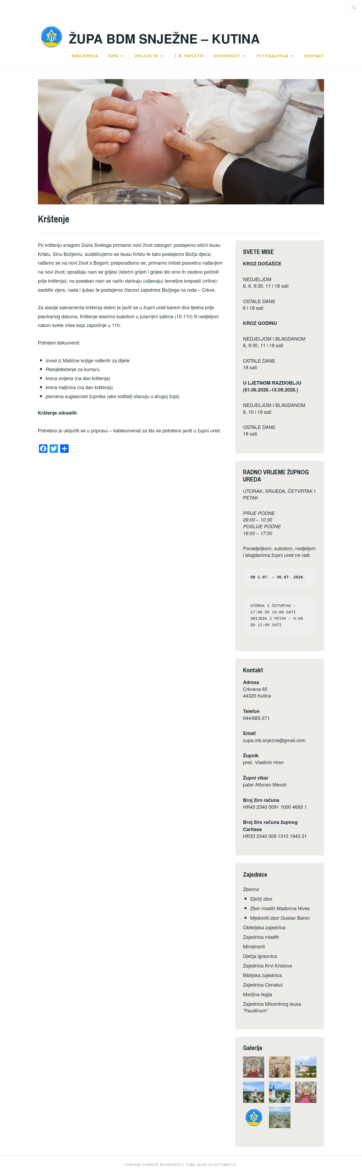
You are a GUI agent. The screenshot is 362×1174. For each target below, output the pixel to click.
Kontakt (314, 56)
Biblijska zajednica (262, 974)
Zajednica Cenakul (262, 984)
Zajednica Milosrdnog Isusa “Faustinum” (272, 1007)
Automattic (225, 1164)
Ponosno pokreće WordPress (153, 1164)
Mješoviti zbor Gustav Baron (280, 917)
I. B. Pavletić (189, 56)
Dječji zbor (261, 898)
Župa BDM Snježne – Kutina (164, 38)
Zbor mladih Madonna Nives (280, 908)
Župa (113, 56)
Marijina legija (257, 994)
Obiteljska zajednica (264, 927)
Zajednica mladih (261, 936)
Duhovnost (227, 56)
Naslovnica (85, 56)
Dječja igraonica (260, 955)
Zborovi (251, 888)
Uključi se (146, 56)
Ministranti (254, 946)
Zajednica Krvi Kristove (267, 965)
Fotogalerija (272, 56)
